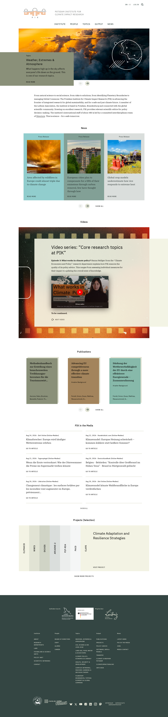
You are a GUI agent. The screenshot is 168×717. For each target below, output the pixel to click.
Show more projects (84, 576)
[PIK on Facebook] (85, 704)
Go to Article (32, 448)
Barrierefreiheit (115, 705)
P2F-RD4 (65, 548)
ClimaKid (24, 548)
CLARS (85, 548)
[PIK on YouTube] (81, 704)
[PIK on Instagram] (95, 704)
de (130, 5)
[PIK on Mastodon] (100, 704)
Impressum (109, 703)
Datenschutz (120, 703)
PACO (75, 548)
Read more (23, 30)
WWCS (34, 548)
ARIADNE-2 (55, 548)
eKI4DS (44, 548)
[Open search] (142, 4)
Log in (136, 5)
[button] (80, 83)
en (126, 5)
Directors (40, 116)
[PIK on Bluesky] (71, 704)
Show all (99, 206)
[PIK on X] (76, 704)
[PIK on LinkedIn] (90, 704)
